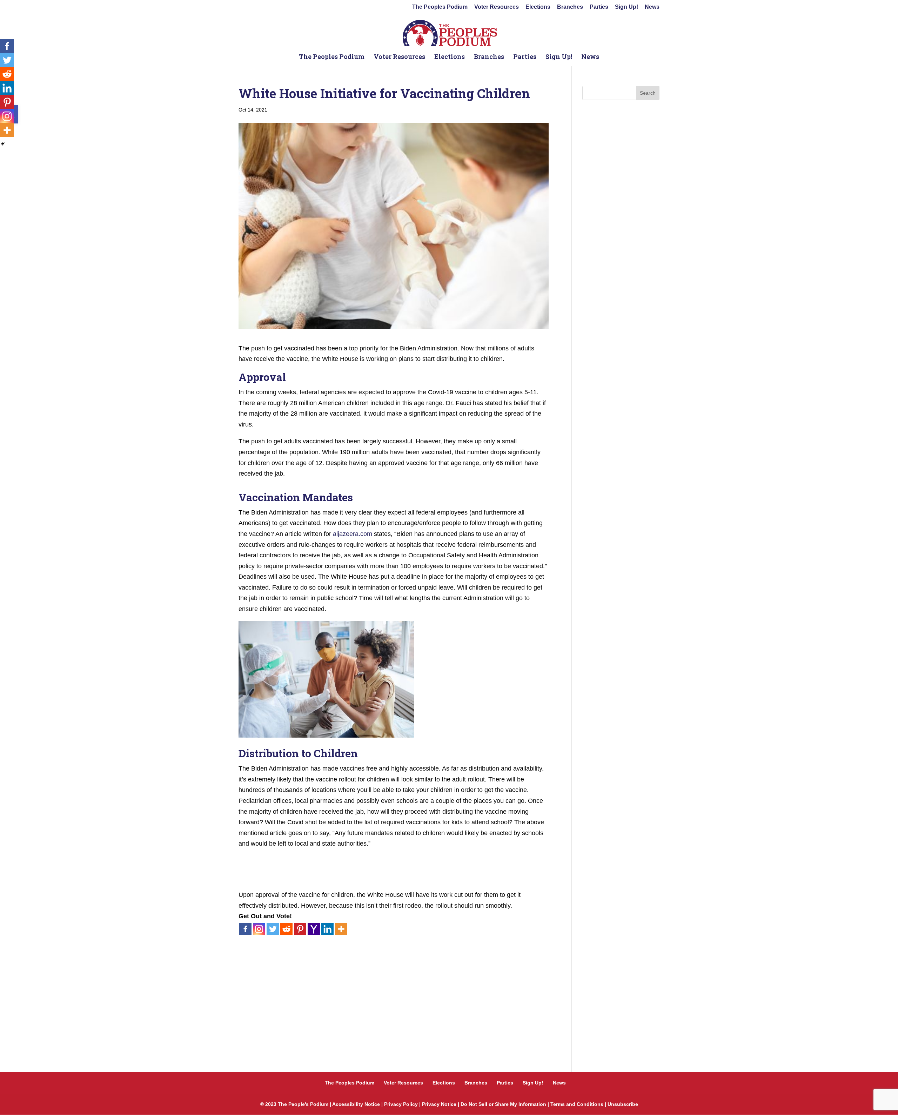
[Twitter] (273, 929)
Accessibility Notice (356, 1104)
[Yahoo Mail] (314, 929)
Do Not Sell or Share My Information (503, 1104)
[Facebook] (245, 929)
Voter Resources (496, 7)
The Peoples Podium (440, 7)
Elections (537, 7)
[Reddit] (286, 929)
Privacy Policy (401, 1104)
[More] (341, 929)
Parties (599, 7)
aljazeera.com (352, 533)
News (652, 7)
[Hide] (3, 144)
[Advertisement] (394, 985)
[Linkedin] (327, 929)
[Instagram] (259, 929)
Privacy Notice (439, 1104)
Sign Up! (626, 7)
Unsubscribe (623, 1104)
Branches (570, 7)
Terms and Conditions (576, 1104)
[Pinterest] (300, 929)
